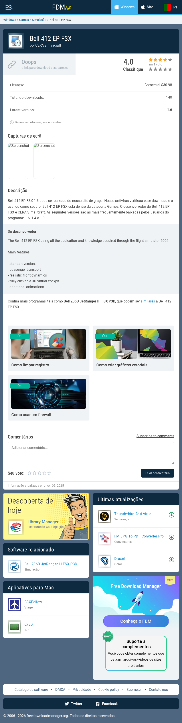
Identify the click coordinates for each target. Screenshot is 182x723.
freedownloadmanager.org (47, 716)
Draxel (119, 559)
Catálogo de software (31, 689)
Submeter (134, 689)
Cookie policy (108, 689)
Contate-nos (158, 689)
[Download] (171, 515)
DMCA (60, 689)
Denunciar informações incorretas (38, 122)
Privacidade (82, 689)
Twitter (76, 704)
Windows (9, 19)
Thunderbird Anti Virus (132, 514)
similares (148, 301)
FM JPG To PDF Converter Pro (139, 536)
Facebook (110, 704)
